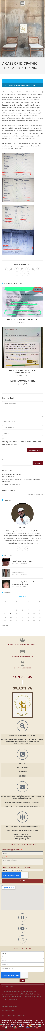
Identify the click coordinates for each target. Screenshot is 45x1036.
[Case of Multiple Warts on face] (6, 562)
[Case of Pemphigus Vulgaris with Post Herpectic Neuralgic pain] (6, 584)
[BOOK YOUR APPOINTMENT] (22, 663)
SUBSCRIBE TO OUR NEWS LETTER (22, 656)
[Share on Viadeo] (22, 273)
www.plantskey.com (22, 839)
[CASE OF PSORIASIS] (6, 573)
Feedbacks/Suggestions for (11, 850)
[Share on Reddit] (38, 269)
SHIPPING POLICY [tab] (8, 1010)
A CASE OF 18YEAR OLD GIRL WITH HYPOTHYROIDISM (22, 371)
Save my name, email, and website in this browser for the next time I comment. (22, 443)
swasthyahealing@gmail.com (29, 806)
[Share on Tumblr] (17, 273)
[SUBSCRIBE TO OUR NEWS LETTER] (22, 652)
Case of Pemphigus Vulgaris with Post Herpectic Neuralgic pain (21, 479)
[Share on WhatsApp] (28, 273)
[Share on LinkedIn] (22, 269)
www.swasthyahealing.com (29, 826)
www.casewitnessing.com (22, 837)
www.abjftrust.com (31, 830)
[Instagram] (27, 548)
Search (4, 460)
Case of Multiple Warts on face (11, 474)
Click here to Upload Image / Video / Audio (16, 867)
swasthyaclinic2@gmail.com (22, 798)
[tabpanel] (22, 996)
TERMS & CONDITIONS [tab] (9, 1006)
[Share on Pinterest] (17, 269)
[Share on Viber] (27, 269)
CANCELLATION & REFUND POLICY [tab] (13, 1015)
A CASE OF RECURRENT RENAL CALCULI (22, 319)
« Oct (3, 625)
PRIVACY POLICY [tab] (8, 986)
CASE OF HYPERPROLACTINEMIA (22, 381)
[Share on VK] (33, 269)
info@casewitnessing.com (31, 802)
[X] (18, 548)
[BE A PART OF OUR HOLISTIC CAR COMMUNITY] (22, 640)
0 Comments (23, 563)
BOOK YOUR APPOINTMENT (22, 668)
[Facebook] (22, 548)
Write (4, 857)
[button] (22, 3)
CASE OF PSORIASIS (8, 477)
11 (11, 614)
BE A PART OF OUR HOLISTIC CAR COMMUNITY (22, 644)
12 (16, 614)
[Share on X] (6, 269)
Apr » (8, 625)
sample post (6, 481)
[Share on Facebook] (11, 269)
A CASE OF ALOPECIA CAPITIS (11, 484)
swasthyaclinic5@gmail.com (22, 796)
